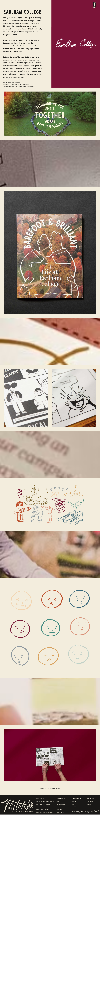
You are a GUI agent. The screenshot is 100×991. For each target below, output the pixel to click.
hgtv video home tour (42, 809)
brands (59, 806)
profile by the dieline (43, 804)
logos (58, 801)
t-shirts (89, 806)
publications (60, 812)
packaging (59, 809)
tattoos (74, 806)
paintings (74, 801)
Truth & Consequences (16, 77)
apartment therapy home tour (45, 806)
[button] (96, 85)
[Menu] (95, 5)
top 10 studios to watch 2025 (45, 801)
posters (89, 804)
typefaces (90, 801)
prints (73, 804)
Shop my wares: (91, 798)
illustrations (61, 804)
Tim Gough (18, 82)
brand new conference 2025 (44, 812)
